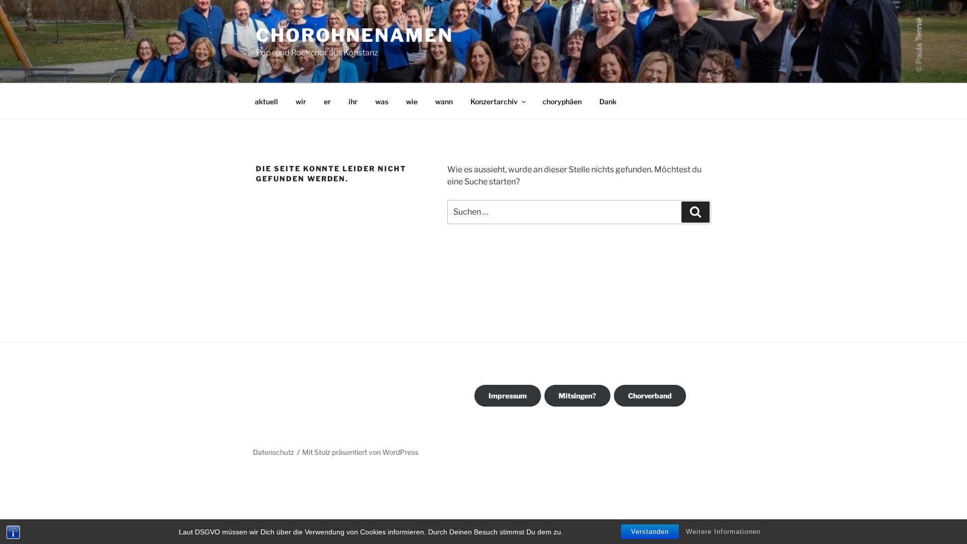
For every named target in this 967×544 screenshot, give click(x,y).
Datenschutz (273, 452)
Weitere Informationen (723, 531)
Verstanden (650, 531)
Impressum (508, 395)
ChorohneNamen (354, 35)
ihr (353, 101)
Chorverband (650, 395)
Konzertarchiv (494, 101)
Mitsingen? (577, 395)
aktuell (266, 101)
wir (301, 101)
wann (444, 101)
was (381, 101)
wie (412, 101)
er (327, 101)
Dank (607, 101)
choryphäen (562, 101)
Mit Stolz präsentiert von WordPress (360, 452)
